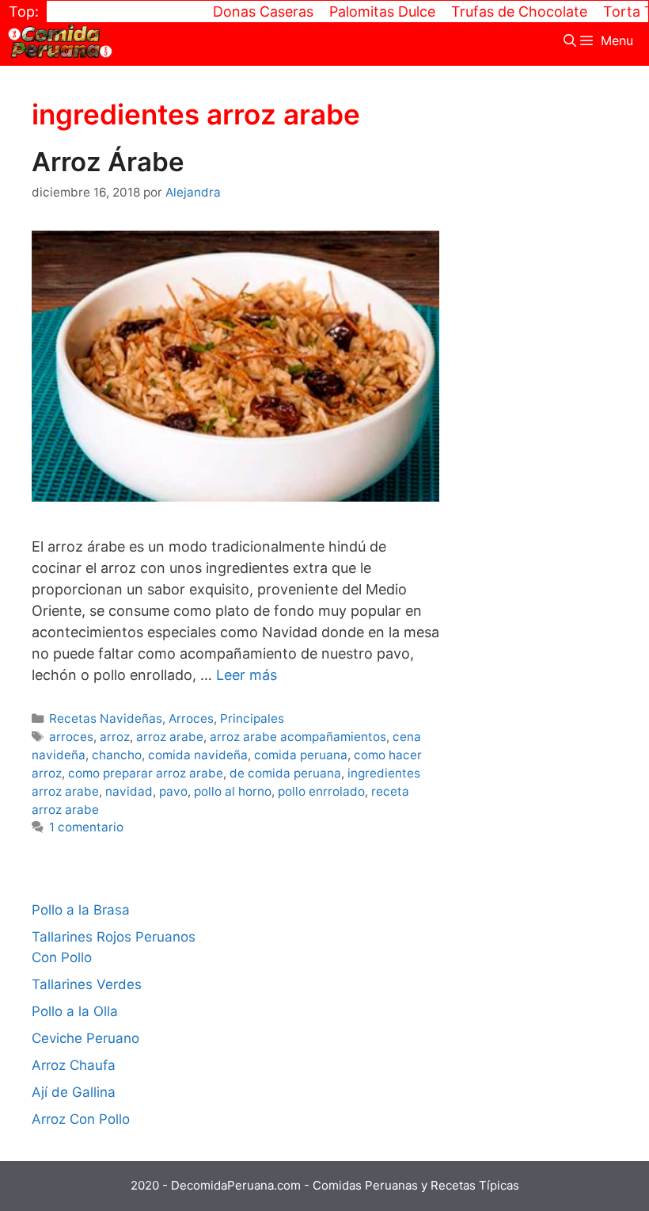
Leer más (246, 675)
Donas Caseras (248, 11)
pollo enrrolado (321, 791)
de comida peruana (285, 773)
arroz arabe (169, 736)
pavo (173, 791)
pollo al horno (232, 791)
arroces (71, 736)
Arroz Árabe (108, 162)
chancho (117, 754)
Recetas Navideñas (105, 718)
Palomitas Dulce (367, 11)
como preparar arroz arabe (145, 773)
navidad (129, 791)
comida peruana (300, 754)
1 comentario (86, 827)
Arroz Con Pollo (81, 1119)
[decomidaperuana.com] (60, 41)
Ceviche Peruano (85, 1038)
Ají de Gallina (74, 1092)
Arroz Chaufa (74, 1065)
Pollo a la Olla (75, 1011)
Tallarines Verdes (87, 984)
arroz (115, 736)
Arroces (191, 718)
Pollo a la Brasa (81, 910)
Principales (252, 718)
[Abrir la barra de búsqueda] (570, 41)
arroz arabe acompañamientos (298, 736)
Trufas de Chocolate (504, 11)
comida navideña (198, 754)
